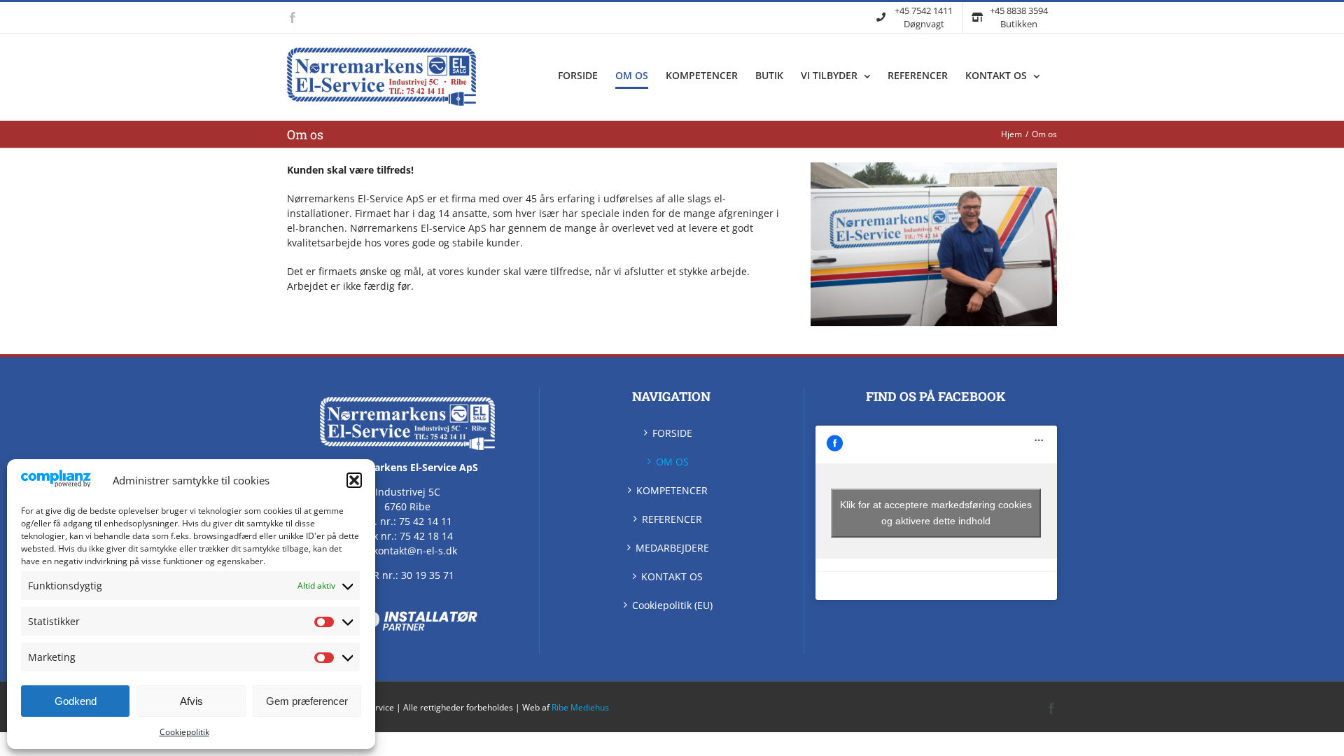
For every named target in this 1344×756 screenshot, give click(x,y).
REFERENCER (672, 519)
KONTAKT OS (672, 576)
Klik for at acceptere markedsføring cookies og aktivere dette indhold (936, 512)
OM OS (672, 461)
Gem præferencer (307, 701)
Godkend (76, 701)
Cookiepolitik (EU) (672, 605)
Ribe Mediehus (580, 707)
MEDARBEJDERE (672, 547)
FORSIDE (672, 433)
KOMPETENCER (672, 490)
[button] (354, 480)
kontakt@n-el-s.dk (415, 550)
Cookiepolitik (184, 732)
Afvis (191, 701)
